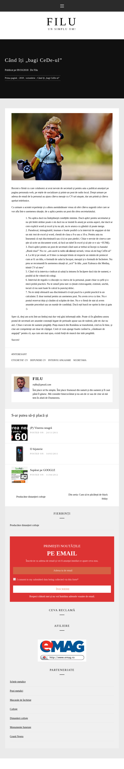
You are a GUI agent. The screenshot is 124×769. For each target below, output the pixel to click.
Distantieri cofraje (19, 718)
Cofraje (13, 709)
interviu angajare (59, 360)
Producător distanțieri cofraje (24, 525)
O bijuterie (36, 449)
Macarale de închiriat (20, 700)
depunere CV (38, 360)
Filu (62, 21)
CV (26, 360)
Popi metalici (16, 690)
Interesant (20, 354)
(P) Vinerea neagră (41, 427)
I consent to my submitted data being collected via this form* (47, 579)
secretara (79, 360)
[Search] (118, 4)
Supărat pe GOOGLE (42, 470)
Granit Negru (16, 736)
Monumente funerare (20, 727)
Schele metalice (18, 681)
